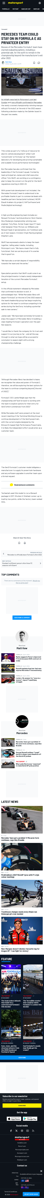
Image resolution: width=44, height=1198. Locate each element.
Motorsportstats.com (22, 1156)
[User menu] (40, 3)
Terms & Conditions (10, 1191)
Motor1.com (22, 1146)
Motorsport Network (17, 1194)
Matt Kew (8, 62)
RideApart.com (22, 1160)
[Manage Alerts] (25, 543)
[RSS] (33, 1131)
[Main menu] (4, 3)
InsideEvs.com (22, 1143)
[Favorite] (34, 63)
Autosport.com (22, 1153)
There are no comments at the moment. (22, 582)
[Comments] (39, 63)
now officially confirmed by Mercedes (26, 102)
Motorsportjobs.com (22, 1149)
